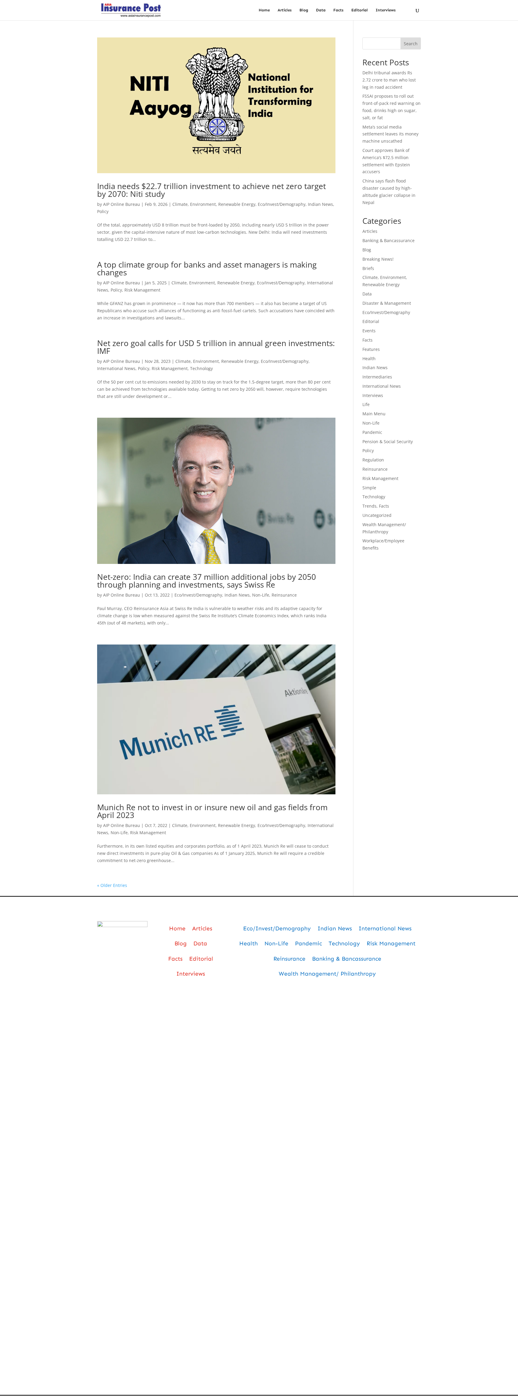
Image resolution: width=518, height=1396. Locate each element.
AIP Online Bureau (121, 204)
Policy (103, 211)
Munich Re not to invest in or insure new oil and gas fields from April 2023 (212, 811)
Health (369, 358)
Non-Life (260, 595)
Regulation (373, 460)
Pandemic (372, 432)
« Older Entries (112, 885)
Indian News (320, 204)
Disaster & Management (386, 303)
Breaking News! (378, 259)
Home (264, 10)
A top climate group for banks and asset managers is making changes (207, 268)
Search (411, 43)
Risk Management (142, 290)
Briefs (368, 268)
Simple (369, 488)
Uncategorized (376, 515)
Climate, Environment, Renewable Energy (213, 204)
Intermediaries (377, 377)
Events (369, 330)
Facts (338, 10)
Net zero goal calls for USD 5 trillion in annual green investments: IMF (216, 347)
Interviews (386, 10)
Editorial (359, 10)
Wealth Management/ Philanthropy (327, 973)
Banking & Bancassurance (388, 240)
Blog (303, 10)
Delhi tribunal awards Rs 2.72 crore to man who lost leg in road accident (389, 80)
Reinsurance (284, 595)
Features (371, 349)
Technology (201, 368)
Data (321, 10)
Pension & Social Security (387, 441)
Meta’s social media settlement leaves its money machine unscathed (390, 134)
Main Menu (374, 413)
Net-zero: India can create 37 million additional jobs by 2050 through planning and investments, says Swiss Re (206, 580)
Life (366, 404)
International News (116, 368)
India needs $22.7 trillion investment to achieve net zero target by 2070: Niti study (211, 190)
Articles (285, 10)
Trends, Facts (375, 506)
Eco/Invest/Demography (281, 204)
